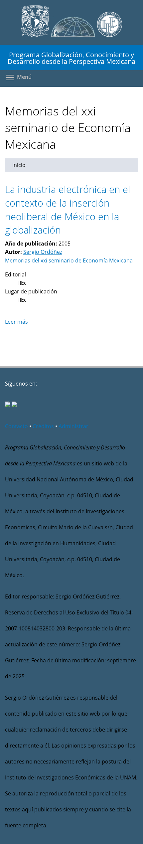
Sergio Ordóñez (42, 251)
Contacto (16, 426)
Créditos (43, 426)
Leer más (16, 321)
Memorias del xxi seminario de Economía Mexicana (69, 260)
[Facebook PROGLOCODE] (7, 405)
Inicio (19, 165)
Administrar (73, 426)
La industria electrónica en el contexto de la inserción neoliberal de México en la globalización (67, 209)
